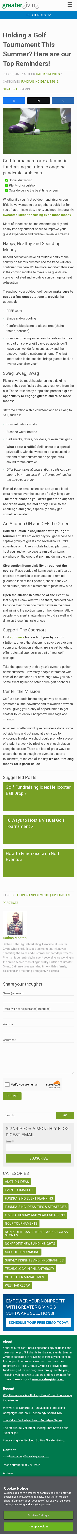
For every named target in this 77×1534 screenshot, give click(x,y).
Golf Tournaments (21, 1223)
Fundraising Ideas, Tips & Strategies (36, 1207)
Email (10, 1141)
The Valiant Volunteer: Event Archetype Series (32, 1420)
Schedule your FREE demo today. (38, 1322)
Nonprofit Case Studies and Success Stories (36, 1233)
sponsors (17, 637)
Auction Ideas (17, 1182)
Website (8, 1024)
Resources (37, 15)
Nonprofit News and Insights (30, 1244)
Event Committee (19, 1190)
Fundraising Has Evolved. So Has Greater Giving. (34, 1440)
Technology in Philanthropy (29, 1269)
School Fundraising (22, 1252)
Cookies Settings (38, 1515)
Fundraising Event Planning (29, 1198)
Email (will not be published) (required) (27, 1008)
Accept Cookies (39, 1526)
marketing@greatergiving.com (29, 1456)
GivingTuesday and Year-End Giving (35, 1215)
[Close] (72, 1482)
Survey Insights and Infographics (34, 1260)
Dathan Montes (48, 74)
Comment (9, 1040)
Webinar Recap (17, 1285)
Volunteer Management (25, 1277)
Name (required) (13, 993)
